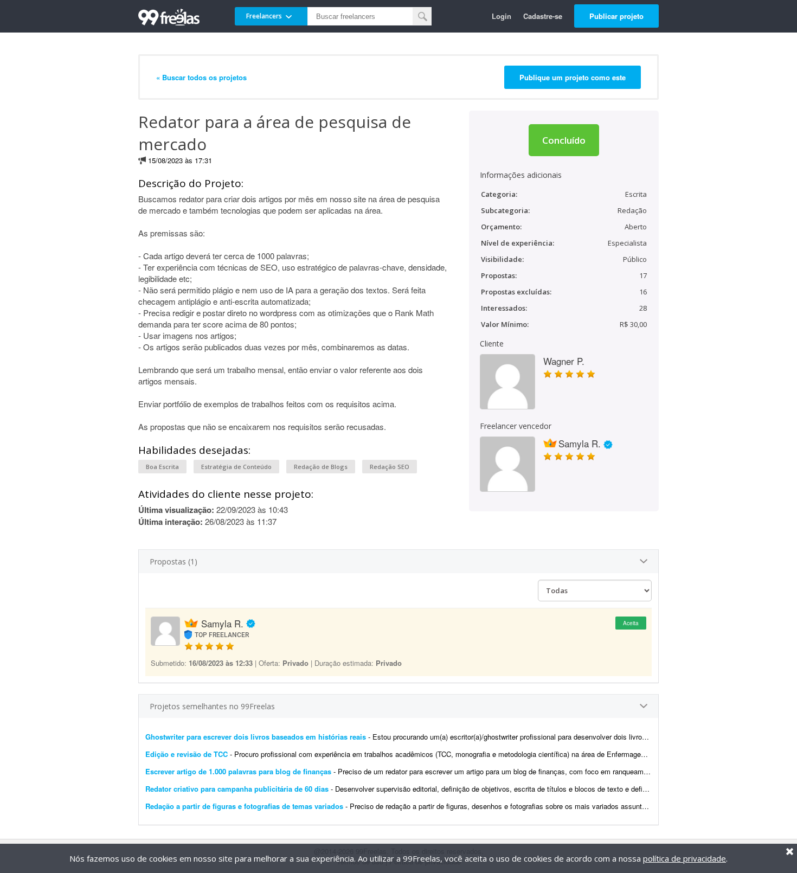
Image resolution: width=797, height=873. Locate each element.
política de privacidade (684, 858)
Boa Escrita (162, 467)
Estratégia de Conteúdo (236, 467)
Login (501, 16)
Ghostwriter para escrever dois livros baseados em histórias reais (255, 736)
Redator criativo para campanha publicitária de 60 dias (237, 789)
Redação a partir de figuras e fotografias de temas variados (244, 806)
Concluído (564, 140)
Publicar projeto (616, 16)
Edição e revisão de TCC (187, 754)
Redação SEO (389, 467)
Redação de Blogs (321, 467)
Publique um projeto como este (572, 77)
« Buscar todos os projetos (201, 77)
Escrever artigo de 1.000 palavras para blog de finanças (238, 771)
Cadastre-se (542, 16)
